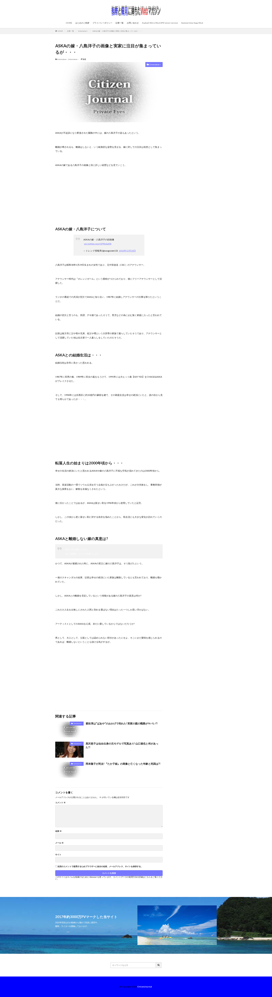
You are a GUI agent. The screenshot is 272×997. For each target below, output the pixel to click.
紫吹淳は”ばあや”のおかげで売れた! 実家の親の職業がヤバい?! (122, 723)
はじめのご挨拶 (82, 23)
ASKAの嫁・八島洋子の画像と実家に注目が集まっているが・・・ (118, 31)
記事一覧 (120, 23)
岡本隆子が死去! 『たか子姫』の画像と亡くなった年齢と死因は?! (123, 763)
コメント (60, 803)
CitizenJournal (144, 986)
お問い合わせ (133, 23)
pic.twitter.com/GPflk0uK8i (97, 243)
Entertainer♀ (83, 31)
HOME (69, 23)
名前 (58, 831)
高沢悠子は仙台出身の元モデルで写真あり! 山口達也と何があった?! (122, 745)
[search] (159, 965)
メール (59, 843)
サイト (58, 855)
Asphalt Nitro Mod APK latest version (160, 23)
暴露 (84, 59)
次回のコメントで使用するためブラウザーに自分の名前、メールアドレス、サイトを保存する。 (100, 866)
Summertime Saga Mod (192, 23)
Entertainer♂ (73, 59)
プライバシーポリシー (102, 23)
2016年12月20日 (127, 250)
